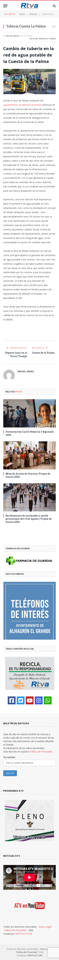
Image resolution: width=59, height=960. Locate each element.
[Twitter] (21, 700)
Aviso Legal (45, 926)
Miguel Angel (12, 36)
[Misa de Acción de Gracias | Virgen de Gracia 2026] (29, 455)
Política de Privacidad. (41, 751)
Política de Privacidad (15, 930)
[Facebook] (12, 700)
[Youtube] (30, 700)
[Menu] (5, 6)
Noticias (34, 38)
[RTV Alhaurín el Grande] (29, 5)
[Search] (54, 6)
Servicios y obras (47, 38)
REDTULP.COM (23, 933)
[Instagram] (39, 700)
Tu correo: (9, 757)
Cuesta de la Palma (43, 352)
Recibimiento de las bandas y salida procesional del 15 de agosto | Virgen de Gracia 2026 (29, 518)
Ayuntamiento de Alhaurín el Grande (22, 104)
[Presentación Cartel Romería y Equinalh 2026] (29, 413)
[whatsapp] (48, 700)
